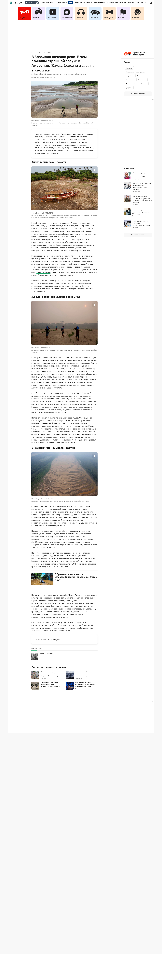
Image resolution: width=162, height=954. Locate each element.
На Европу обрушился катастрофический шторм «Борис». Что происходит (51, 674)
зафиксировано (43, 271)
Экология (78, 678)
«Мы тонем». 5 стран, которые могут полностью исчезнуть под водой (85, 684)
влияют (75, 530)
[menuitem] (47, 2)
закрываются (64, 420)
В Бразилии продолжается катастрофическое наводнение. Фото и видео (76, 577)
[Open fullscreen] (93, 170)
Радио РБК (30, 3)
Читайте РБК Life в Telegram (48, 639)
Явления (34, 53)
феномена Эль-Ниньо (56, 508)
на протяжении (82, 288)
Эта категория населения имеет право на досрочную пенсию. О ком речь (141, 186)
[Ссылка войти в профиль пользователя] (151, 2)
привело (74, 357)
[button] (64, 188)
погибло (65, 241)
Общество (136, 179)
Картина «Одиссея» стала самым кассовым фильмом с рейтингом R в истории (142, 199)
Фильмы (135, 204)
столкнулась (89, 594)
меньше (50, 412)
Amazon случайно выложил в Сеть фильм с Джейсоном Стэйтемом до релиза (141, 212)
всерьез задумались (58, 436)
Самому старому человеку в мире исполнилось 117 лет (140, 175)
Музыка (135, 227)
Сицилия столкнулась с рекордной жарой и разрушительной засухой (50, 684)
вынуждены (47, 395)
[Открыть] (34, 3)
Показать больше (138, 93)
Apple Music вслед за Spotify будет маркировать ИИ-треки (141, 223)
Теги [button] (40, 648)
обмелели (71, 136)
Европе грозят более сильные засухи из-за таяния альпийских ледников (86, 674)
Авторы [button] (34, 648)
